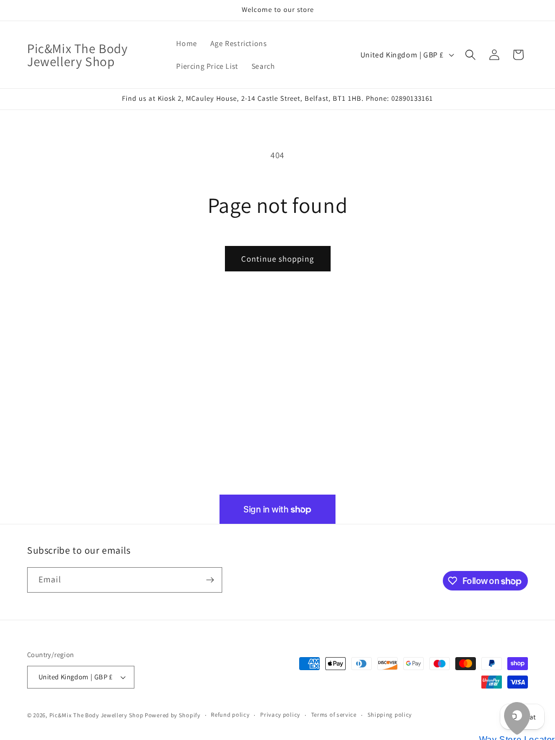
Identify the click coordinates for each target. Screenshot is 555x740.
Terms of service (334, 714)
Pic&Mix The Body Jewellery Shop (96, 715)
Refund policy (230, 714)
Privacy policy (280, 714)
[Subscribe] (210, 580)
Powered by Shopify (173, 715)
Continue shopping (277, 259)
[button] (470, 55)
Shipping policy (389, 714)
